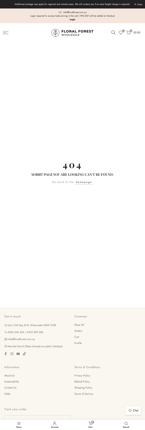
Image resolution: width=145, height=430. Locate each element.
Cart (76, 337)
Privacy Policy (82, 375)
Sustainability (11, 381)
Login (72, 19)
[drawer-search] (113, 32)
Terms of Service (83, 394)
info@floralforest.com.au (74, 12)
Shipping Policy (83, 387)
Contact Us (10, 387)
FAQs (7, 394)
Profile (78, 343)
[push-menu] (5, 32)
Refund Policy (82, 381)
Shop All (79, 325)
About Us (9, 375)
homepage (84, 182)
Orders (78, 331)
